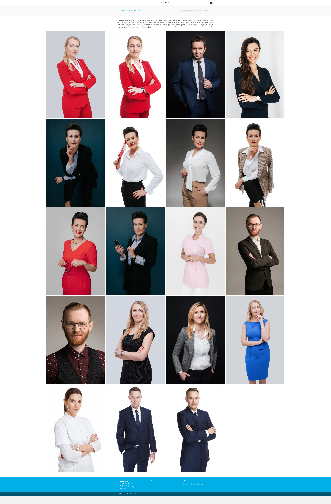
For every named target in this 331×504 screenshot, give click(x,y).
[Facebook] (152, 484)
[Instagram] (155, 484)
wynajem (201, 484)
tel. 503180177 (124, 485)
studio (194, 484)
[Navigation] (211, 2)
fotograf (187, 484)
